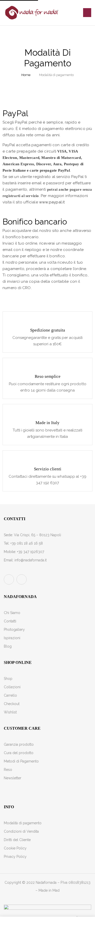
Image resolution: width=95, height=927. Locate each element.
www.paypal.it (52, 202)
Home (25, 75)
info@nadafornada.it (30, 560)
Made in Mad (49, 890)
